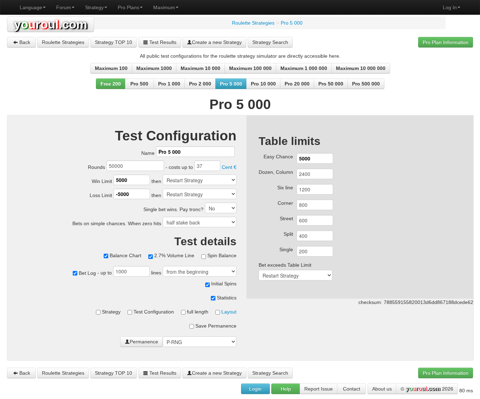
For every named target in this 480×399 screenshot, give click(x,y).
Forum (63, 7)
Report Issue (318, 389)
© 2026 (427, 388)
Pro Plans (128, 7)
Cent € (229, 167)
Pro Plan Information (445, 42)
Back (24, 42)
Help (286, 389)
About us (382, 389)
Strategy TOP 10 (113, 42)
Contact (351, 389)
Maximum (164, 7)
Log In (450, 7)
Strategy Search (270, 42)
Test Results (162, 42)
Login (255, 389)
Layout (228, 312)
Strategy (94, 7)
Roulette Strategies (63, 42)
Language (31, 7)
